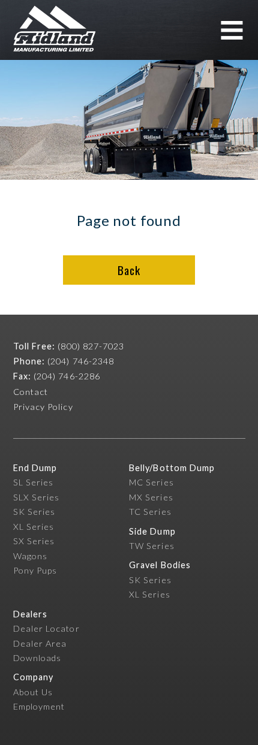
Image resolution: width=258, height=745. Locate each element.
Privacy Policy (43, 407)
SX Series (34, 541)
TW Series (152, 546)
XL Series (34, 526)
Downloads (37, 658)
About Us (33, 692)
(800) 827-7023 (91, 346)
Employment (39, 706)
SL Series (33, 482)
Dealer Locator (46, 628)
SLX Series (36, 497)
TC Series (150, 511)
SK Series (34, 511)
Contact (31, 392)
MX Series (151, 497)
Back (129, 270)
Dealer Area (40, 643)
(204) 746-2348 (80, 361)
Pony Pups (35, 570)
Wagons (30, 556)
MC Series (151, 482)
